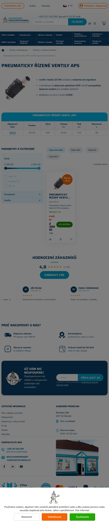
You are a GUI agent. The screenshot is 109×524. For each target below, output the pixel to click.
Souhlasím (82, 517)
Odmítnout (54, 517)
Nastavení (26, 516)
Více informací (82, 510)
